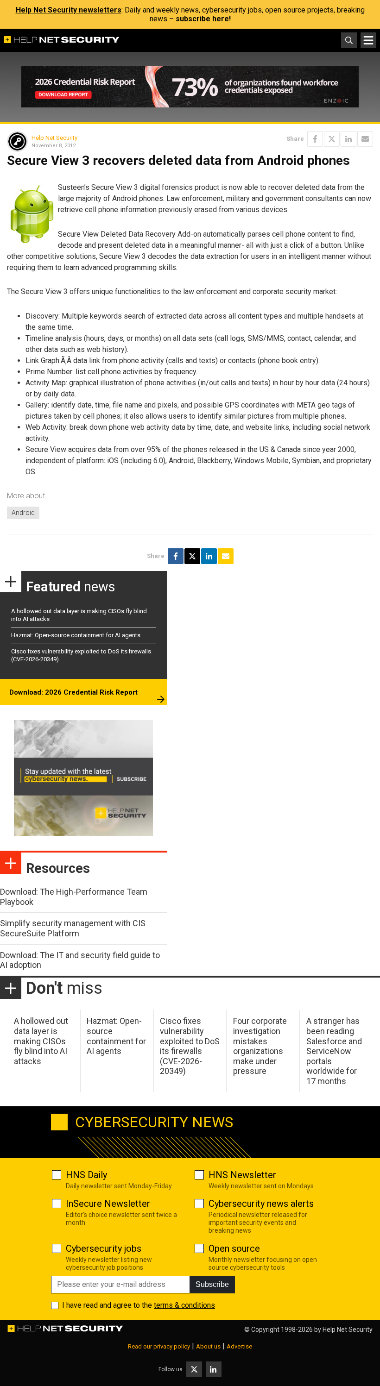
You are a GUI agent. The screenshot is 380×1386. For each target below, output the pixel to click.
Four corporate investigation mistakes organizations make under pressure (260, 1046)
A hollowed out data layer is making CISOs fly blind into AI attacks (41, 1041)
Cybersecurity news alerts (261, 1203)
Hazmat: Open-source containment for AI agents (75, 635)
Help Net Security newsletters (68, 10)
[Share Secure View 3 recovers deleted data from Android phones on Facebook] (315, 139)
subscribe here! (203, 18)
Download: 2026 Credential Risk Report (73, 692)
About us (208, 1346)
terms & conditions (184, 1305)
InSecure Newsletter (108, 1203)
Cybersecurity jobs (103, 1248)
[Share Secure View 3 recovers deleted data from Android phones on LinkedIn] (348, 139)
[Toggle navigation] (368, 40)
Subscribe (212, 1284)
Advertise (239, 1346)
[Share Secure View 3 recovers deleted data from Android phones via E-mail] (365, 139)
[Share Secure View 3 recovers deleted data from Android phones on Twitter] (332, 139)
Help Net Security (54, 137)
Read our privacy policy (159, 1346)
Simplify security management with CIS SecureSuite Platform (73, 928)
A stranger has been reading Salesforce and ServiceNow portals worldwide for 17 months (334, 1051)
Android (23, 512)
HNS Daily (86, 1174)
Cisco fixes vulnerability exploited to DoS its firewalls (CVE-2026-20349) (190, 1046)
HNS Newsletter (242, 1174)
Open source (234, 1248)
